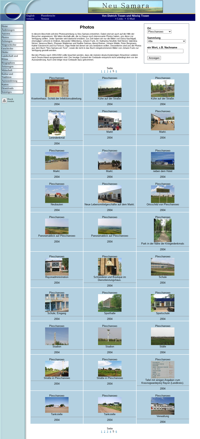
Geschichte (7, 48)
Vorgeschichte (9, 44)
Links (120, 18)
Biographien (8, 62)
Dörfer (5, 52)
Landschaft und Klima (10, 57)
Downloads (7, 88)
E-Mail (131, 18)
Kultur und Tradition (7, 75)
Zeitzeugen (7, 66)
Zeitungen (7, 41)
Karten (5, 84)
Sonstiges (7, 91)
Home (5, 26)
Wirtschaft (7, 70)
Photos (5, 37)
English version (30, 17)
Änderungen (8, 29)
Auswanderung (9, 80)
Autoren (6, 33)
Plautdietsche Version (48, 17)
